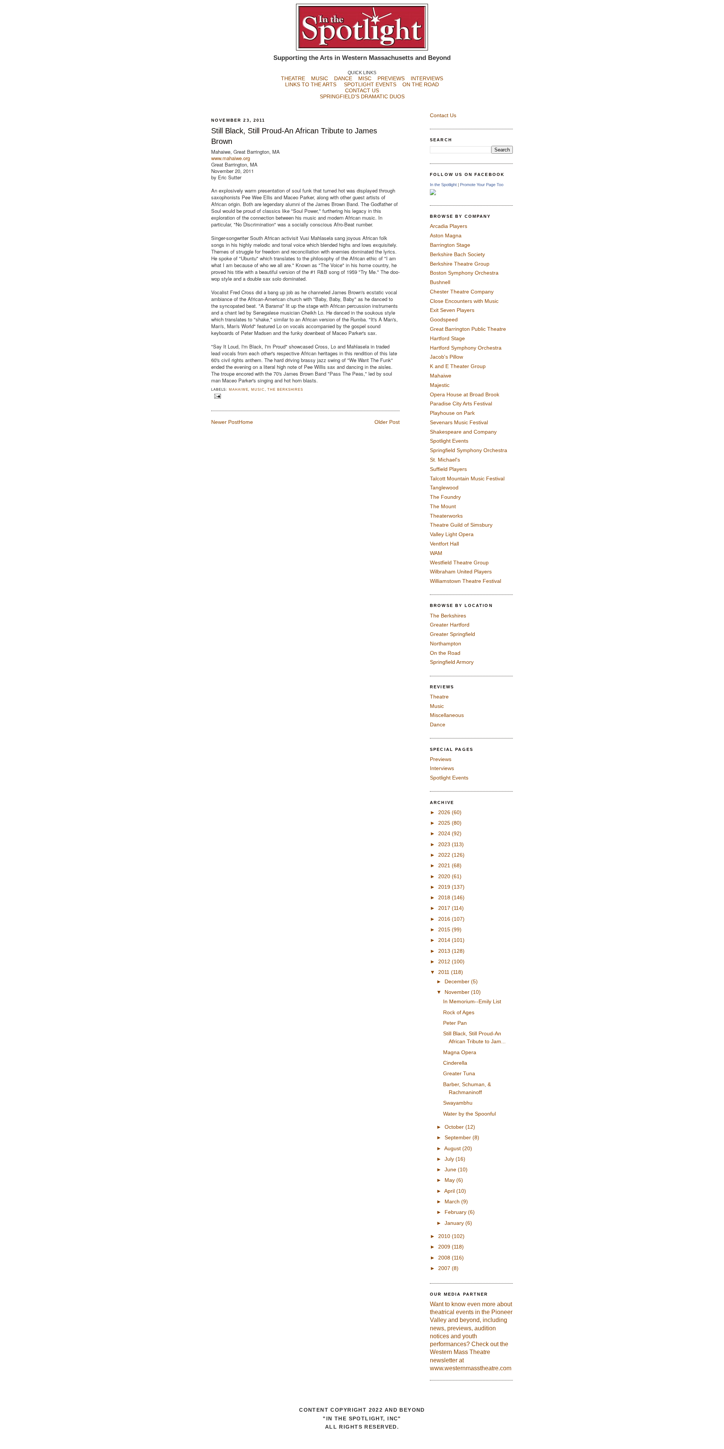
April (450, 1191)
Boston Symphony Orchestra (464, 273)
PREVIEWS (391, 78)
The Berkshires (285, 389)
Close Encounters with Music (464, 301)
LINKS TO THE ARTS (310, 84)
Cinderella (455, 1063)
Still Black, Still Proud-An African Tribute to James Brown (294, 136)
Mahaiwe (238, 389)
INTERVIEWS (427, 78)
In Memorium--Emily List (472, 1001)
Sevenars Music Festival (459, 422)
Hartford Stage (447, 338)
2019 (445, 887)
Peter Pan (455, 1023)
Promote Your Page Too (481, 184)
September (458, 1137)
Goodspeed (444, 319)
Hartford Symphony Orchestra (466, 348)
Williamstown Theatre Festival (465, 581)
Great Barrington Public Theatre (468, 329)
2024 (445, 833)
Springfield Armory (452, 662)
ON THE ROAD (420, 84)
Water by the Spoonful (469, 1114)
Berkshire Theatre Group (459, 264)
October (455, 1127)
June (451, 1169)
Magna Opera (459, 1052)
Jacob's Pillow (446, 357)
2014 (445, 940)
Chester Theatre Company (462, 292)
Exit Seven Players (452, 310)
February (456, 1212)
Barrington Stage (450, 245)
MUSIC (319, 78)
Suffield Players (448, 469)
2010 (445, 1236)
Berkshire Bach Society (457, 254)
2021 (445, 865)
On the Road (445, 653)
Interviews (442, 768)
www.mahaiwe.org (230, 158)
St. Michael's (445, 460)
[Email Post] (216, 396)
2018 (445, 897)
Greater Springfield (452, 634)
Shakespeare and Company (463, 432)
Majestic (439, 385)
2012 (445, 961)
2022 (445, 855)
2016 (445, 919)
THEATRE (293, 78)
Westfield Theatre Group (459, 562)
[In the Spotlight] (433, 193)
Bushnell (440, 282)
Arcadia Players (448, 226)
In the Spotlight (443, 184)
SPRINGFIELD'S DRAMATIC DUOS (362, 96)
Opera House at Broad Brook (464, 394)
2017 (445, 908)
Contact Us (443, 115)
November (458, 992)
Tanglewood (444, 488)
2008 (445, 1258)
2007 (445, 1268)
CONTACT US (362, 90)
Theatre (439, 697)
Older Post (387, 422)
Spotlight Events (449, 441)
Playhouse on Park (452, 413)
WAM (436, 553)
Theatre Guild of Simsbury (461, 525)
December (458, 981)
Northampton (445, 643)
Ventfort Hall (444, 544)
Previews (440, 759)
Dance (437, 724)
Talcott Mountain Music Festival (467, 478)
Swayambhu (457, 1103)
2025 (445, 823)
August (453, 1148)
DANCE (343, 78)
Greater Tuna (459, 1073)
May (450, 1180)
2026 (445, 812)
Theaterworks (446, 516)
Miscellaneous (447, 715)
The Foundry (445, 497)
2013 (445, 951)
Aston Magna (446, 235)
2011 (444, 972)
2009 (445, 1247)
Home (246, 422)
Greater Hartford (449, 625)
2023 (445, 844)
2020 (445, 876)
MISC (364, 78)
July (450, 1159)
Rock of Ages (458, 1012)
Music (257, 389)
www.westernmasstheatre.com (470, 1368)
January (455, 1223)
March (453, 1201)
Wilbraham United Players (461, 572)
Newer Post (225, 422)
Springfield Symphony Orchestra (468, 450)
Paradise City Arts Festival (461, 403)
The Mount (443, 506)
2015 (445, 929)
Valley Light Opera (452, 534)
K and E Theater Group (458, 366)
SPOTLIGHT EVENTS (373, 84)
